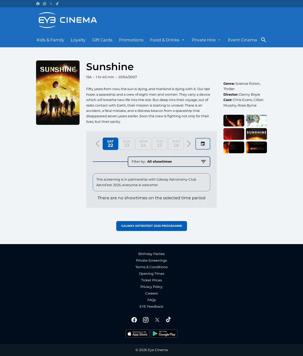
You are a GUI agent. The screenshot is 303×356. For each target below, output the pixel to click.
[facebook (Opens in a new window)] (38, 4)
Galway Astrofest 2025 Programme (151, 226)
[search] (263, 40)
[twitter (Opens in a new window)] (51, 4)
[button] (98, 144)
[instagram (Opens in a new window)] (44, 4)
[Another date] (202, 144)
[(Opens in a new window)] (137, 333)
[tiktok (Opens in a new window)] (57, 4)
